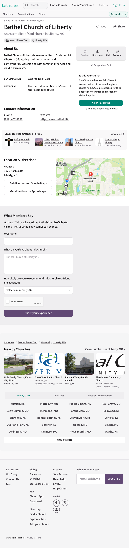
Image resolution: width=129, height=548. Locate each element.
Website (117, 55)
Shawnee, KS (18, 418)
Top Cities (59, 395)
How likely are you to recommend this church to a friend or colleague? (37, 281)
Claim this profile (101, 103)
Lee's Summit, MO (18, 411)
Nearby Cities (23, 395)
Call (108, 55)
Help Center (60, 489)
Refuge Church (22, 139)
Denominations (26, 14)
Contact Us (12, 479)
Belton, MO (111, 425)
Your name (10, 234)
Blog (8, 484)
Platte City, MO (49, 404)
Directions (97, 55)
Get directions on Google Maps (28, 183)
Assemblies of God (18, 40)
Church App (37, 496)
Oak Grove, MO (111, 404)
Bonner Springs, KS (49, 418)
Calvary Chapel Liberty (112, 141)
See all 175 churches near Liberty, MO (25, 20)
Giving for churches (35, 476)
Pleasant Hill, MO (80, 432)
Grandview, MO (80, 411)
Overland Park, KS (18, 425)
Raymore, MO (49, 432)
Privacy (30, 537)
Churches (8, 14)
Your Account (61, 474)
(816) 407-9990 (13, 119)
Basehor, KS (49, 425)
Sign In (117, 5)
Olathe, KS (111, 432)
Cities (42, 14)
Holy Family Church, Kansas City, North (18, 379)
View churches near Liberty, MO (104, 349)
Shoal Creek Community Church (108, 379)
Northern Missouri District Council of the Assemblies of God (49, 88)
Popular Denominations (100, 395)
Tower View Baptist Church (48, 377)
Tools (102, 5)
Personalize (118, 14)
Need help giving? (59, 481)
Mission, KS (18, 404)
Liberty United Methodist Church (54, 141)
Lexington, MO (18, 432)
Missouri (45, 342)
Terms (38, 537)
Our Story (11, 474)
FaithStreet (10, 5)
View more (117, 134)
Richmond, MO (49, 411)
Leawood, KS (111, 411)
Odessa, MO (80, 425)
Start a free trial (39, 484)
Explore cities (38, 519)
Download (36, 501)
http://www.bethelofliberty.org (59, 119)
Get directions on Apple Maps (28, 191)
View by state (64, 440)
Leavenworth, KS (80, 418)
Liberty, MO (41, 40)
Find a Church (58, 5)
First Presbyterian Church (84, 141)
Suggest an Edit (102, 65)
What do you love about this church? (25, 250)
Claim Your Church (83, 5)
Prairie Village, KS (80, 404)
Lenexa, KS (111, 418)
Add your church (39, 524)
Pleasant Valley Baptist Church (77, 379)
